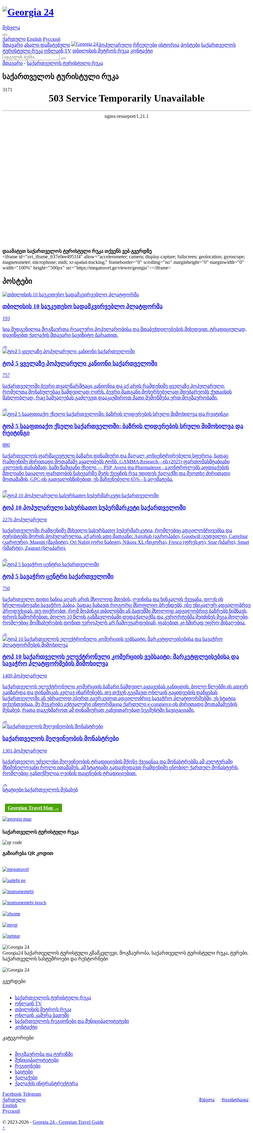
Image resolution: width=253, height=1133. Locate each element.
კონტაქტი (141, 50)
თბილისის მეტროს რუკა (101, 50)
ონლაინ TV (57, 50)
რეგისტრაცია (235, 1100)
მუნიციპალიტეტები (37, 1060)
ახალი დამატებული (47, 45)
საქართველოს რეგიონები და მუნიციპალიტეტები (72, 1021)
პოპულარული (115, 45)
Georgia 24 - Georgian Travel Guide (68, 1122)
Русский (51, 39)
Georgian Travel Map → (33, 807)
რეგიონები (27, 1065)
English (34, 39)
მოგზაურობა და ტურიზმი (44, 1054)
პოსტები (190, 45)
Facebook (12, 1094)
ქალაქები (26, 1077)
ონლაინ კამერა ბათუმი (42, 1015)
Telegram (32, 1094)
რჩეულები (145, 45)
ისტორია (168, 45)
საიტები (24, 1071)
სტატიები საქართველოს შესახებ (40, 789)
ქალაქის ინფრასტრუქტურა (46, 1083)
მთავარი (12, 45)
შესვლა (11, 27)
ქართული (14, 39)
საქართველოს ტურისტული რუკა (65, 63)
